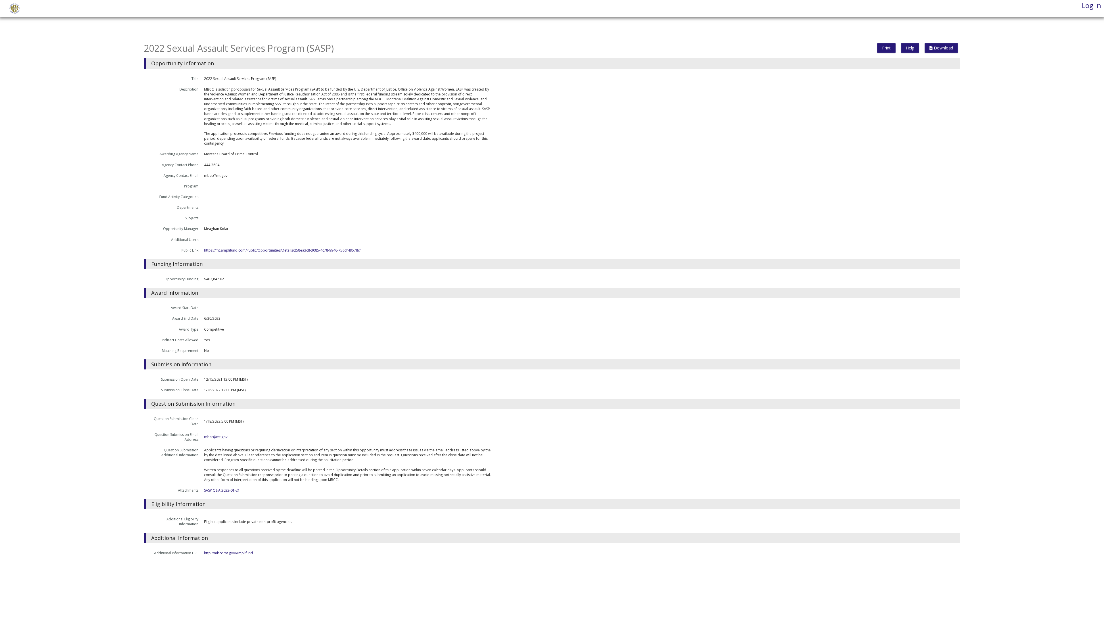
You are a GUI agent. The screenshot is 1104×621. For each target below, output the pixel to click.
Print (886, 48)
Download (943, 48)
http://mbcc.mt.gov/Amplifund (228, 553)
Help (910, 48)
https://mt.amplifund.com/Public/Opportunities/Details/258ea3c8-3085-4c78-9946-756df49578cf (282, 250)
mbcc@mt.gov (215, 436)
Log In (1091, 5)
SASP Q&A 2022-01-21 (222, 490)
